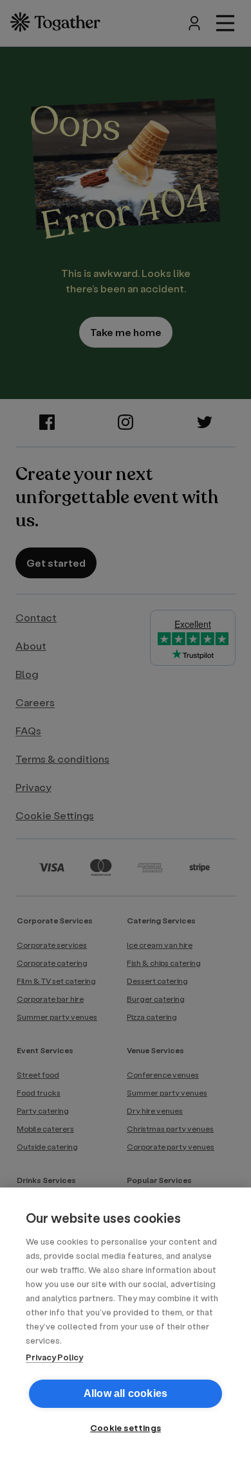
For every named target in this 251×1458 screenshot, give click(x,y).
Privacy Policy (54, 1356)
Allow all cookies (125, 1393)
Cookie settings (125, 1428)
